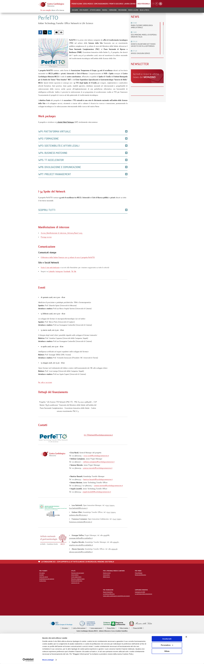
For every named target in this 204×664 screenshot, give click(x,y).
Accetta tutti (166, 639)
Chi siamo (42, 573)
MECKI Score (106, 577)
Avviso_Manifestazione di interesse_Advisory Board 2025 (61, 233)
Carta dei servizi (43, 577)
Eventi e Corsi (106, 573)
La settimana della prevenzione (143, 594)
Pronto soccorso (116, 4)
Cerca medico (88, 4)
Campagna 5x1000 (140, 592)
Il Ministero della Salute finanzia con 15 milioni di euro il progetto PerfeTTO (68, 257)
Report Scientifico (108, 592)
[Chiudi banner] (186, 637)
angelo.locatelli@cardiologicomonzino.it (97, 492)
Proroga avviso (46, 237)
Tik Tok (73, 271)
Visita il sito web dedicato (50, 268)
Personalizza (165, 645)
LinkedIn (52, 271)
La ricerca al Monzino (109, 594)
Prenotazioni (77, 4)
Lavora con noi (129, 4)
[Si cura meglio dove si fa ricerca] (51, 4)
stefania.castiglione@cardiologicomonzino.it (98, 462)
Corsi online (106, 575)
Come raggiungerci (101, 4)
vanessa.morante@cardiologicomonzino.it (97, 468)
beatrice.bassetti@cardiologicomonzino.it (98, 479)
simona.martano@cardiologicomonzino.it (108, 486)
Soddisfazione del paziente (46, 579)
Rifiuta (166, 651)
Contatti (41, 575)
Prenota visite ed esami (77, 573)
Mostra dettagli (48, 660)
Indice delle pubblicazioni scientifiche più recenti (116, 596)
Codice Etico (42, 581)
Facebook (67, 271)
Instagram (59, 271)
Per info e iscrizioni (45, 382)
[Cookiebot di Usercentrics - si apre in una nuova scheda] (28, 659)
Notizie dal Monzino (76, 581)
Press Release (138, 573)
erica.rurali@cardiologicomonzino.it (96, 456)
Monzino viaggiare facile (77, 579)
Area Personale (143, 4)
